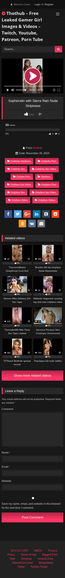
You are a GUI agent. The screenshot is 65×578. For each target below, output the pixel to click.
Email (6, 466)
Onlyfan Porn (23, 176)
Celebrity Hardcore (20, 161)
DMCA (38, 550)
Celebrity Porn (48, 161)
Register (49, 4)
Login (37, 4)
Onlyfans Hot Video (20, 184)
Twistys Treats (38, 566)
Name (6, 452)
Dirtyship (26, 558)
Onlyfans (45, 176)
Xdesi (21, 566)
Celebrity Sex (18, 169)
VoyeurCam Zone (22, 562)
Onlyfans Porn (48, 184)
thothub (37, 147)
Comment (7, 409)
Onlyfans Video (20, 200)
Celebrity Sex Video (45, 169)
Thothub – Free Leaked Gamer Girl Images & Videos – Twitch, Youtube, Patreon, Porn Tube (22, 26)
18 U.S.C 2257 (19, 550)
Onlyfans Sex (18, 192)
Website (6, 481)
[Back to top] (54, 568)
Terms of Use (28, 554)
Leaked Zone (45, 558)
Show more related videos (32, 375)
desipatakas (46, 562)
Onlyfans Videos (46, 200)
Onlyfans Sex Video (45, 192)
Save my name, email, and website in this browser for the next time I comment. (31, 505)
